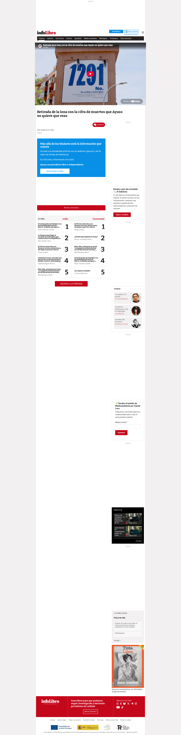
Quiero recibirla (122, 215)
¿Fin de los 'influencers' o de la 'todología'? (121, 309)
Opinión (50, 38)
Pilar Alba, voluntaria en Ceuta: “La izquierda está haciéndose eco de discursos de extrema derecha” (49, 271)
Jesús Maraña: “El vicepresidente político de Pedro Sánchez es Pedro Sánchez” (120, 531)
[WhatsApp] (117, 704)
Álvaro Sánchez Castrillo (46, 229)
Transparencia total (131, 34)
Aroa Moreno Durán (121, 324)
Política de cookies (125, 720)
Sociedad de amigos (89, 720)
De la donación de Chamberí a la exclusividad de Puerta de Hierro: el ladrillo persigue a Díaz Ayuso (49, 226)
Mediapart (103, 38)
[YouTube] (118, 707)
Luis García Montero (80, 273)
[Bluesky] (124, 704)
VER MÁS (138, 541)
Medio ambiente (90, 38)
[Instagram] (136, 704)
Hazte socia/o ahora (54, 171)
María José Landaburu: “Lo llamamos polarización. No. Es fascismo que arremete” (120, 519)
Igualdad (77, 38)
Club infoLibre (125, 38)
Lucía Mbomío (119, 314)
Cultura (69, 38)
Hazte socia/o (90, 712)
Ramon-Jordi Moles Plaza (82, 239)
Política (42, 38)
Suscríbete (116, 31)
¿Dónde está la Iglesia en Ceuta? (86, 237)
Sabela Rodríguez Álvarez (46, 263)
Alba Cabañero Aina (44, 241)
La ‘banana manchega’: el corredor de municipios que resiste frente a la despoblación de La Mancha (49, 237)
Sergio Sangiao (43, 252)
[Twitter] (128, 704)
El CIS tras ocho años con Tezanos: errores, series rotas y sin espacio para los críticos (49, 248)
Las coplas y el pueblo (82, 271)
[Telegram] (132, 704)
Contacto (52, 720)
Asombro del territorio (120, 321)
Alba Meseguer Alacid (45, 275)
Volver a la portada (71, 284)
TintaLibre (114, 38)
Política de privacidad (112, 720)
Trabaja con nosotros (74, 720)
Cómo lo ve (118, 510)
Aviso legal (100, 720)
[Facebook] (121, 704)
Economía (60, 38)
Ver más (117, 640)
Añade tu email (121, 422)
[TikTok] (122, 707)
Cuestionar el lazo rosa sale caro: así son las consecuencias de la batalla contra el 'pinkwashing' (50, 259)
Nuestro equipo (61, 720)
